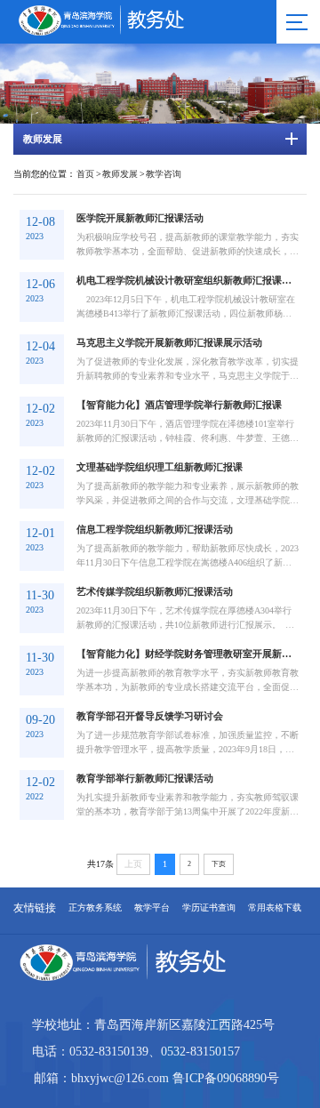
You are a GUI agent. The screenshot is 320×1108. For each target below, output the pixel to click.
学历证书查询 (209, 907)
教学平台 (152, 907)
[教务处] (131, 31)
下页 (219, 864)
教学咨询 (163, 174)
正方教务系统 (95, 907)
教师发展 (120, 174)
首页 (85, 174)
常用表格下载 (274, 907)
